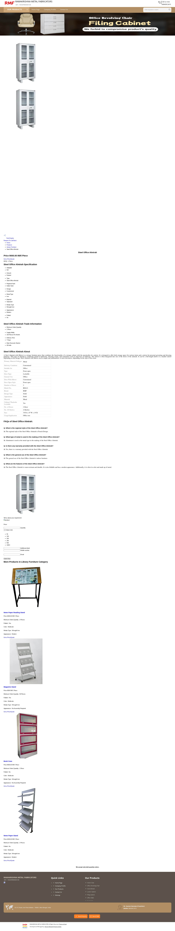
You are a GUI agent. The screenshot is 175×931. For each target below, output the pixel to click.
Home (8, 242)
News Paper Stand (11, 836)
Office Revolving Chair (93, 886)
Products (9, 245)
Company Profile (50, 9)
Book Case (8, 761)
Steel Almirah (91, 889)
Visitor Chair (90, 883)
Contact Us (64, 9)
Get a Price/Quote (9, 259)
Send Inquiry (10, 238)
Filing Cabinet (91, 895)
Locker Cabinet (91, 892)
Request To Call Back (10, 240)
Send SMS (95, 916)
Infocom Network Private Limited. (53, 926)
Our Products (14, 9)
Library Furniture (11, 247)
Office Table (90, 898)
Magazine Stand (10, 687)
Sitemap (57, 895)
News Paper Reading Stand (14, 612)
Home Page (36, 9)
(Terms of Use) (63, 924)
